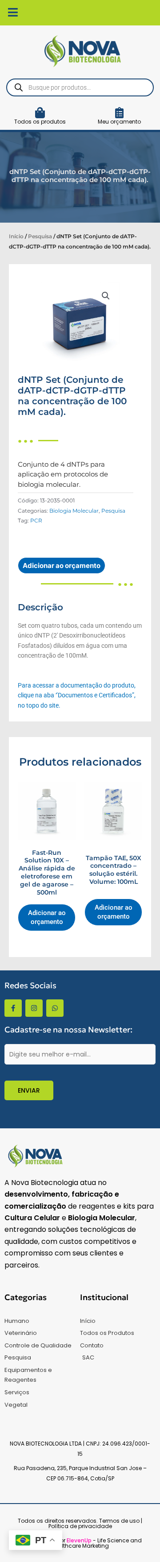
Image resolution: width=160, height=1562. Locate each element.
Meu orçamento (119, 121)
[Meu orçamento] (119, 112)
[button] (106, 296)
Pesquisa (40, 236)
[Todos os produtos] (40, 112)
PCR (36, 520)
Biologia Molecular (74, 510)
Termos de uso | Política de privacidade (95, 1523)
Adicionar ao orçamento (61, 565)
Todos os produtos (40, 121)
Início (16, 236)
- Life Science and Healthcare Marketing (96, 1543)
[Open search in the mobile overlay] (80, 87)
